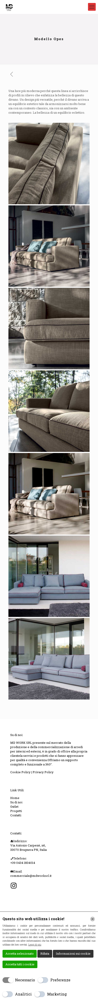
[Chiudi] (92, 919)
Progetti (16, 811)
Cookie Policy (20, 772)
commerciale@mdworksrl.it (31, 876)
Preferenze (60, 979)
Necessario (25, 979)
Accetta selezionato (19, 953)
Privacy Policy (43, 772)
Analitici (23, 994)
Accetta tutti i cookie (19, 964)
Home (14, 798)
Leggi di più (34, 944)
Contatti (15, 815)
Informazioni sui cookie (73, 953)
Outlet (14, 806)
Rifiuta (44, 953)
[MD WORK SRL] (8, 7)
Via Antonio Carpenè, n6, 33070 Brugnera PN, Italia (28, 847)
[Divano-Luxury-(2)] (49, 328)
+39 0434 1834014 (22, 863)
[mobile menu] (92, 7)
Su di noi (16, 802)
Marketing (57, 994)
